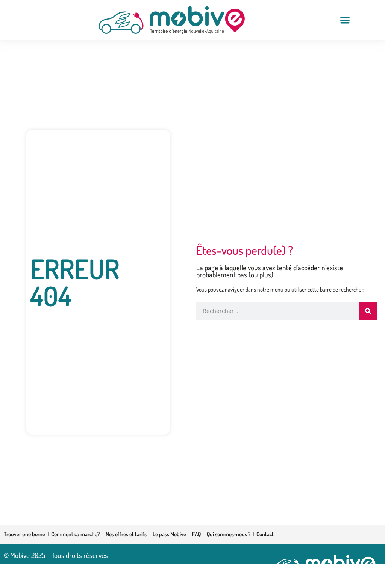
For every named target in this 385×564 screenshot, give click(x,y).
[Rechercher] (368, 311)
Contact (265, 534)
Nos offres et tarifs (126, 534)
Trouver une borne (24, 534)
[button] (345, 20)
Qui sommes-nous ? (228, 534)
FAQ (196, 534)
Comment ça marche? (75, 534)
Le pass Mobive (169, 534)
